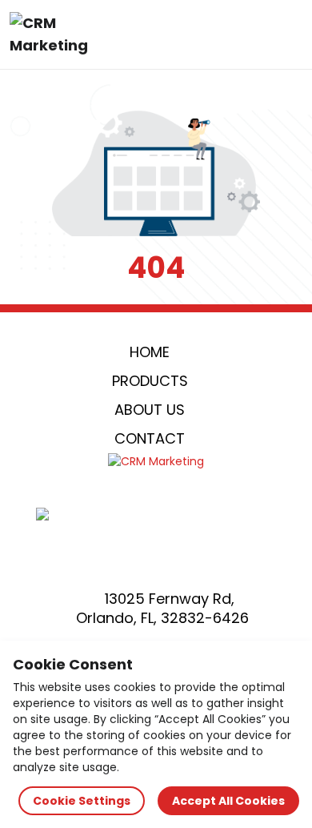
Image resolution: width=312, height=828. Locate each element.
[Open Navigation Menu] (284, 34)
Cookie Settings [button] (81, 801)
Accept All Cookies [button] (228, 801)
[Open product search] (251, 34)
